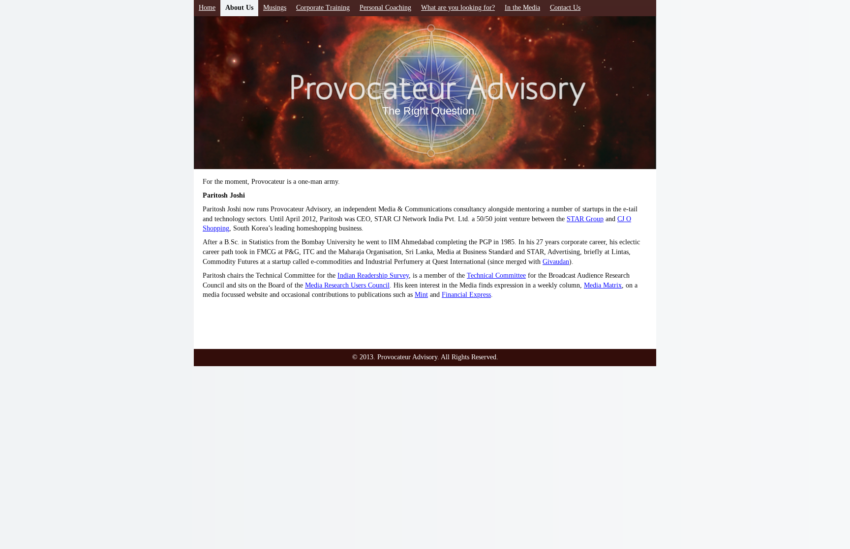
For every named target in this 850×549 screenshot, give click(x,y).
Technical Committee (496, 275)
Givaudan (556, 261)
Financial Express (466, 294)
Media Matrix (603, 285)
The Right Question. (429, 111)
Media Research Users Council (347, 285)
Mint (421, 294)
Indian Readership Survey (373, 275)
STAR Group (585, 219)
